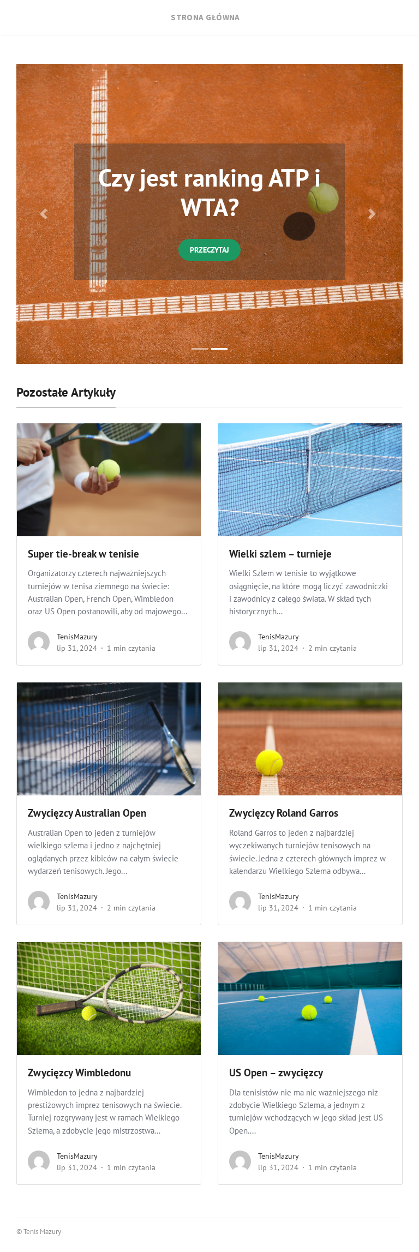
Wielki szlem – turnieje (280, 553)
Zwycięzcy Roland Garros (283, 812)
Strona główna (205, 17)
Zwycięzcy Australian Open (88, 812)
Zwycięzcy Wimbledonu (79, 1072)
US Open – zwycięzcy (276, 1072)
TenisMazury (77, 637)
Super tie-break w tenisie (85, 553)
